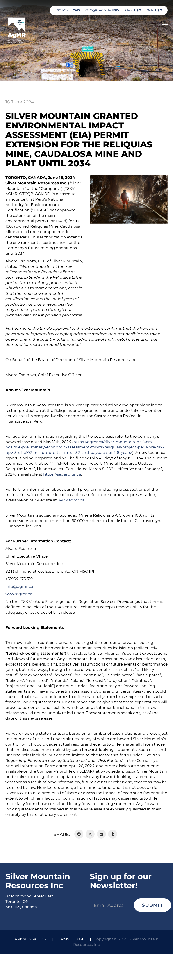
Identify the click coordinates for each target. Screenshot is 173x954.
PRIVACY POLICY (31, 939)
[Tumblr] (112, 834)
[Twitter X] (90, 834)
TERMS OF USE (70, 939)
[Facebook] (78, 834)
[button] (165, 23)
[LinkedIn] (101, 834)
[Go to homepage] (16, 30)
